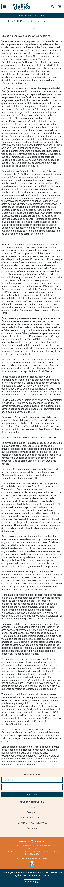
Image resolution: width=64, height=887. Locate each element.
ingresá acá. (32, 854)
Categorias (32, 812)
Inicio (32, 28)
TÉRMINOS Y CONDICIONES (32, 822)
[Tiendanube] (32, 842)
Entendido (32, 882)
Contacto (32, 828)
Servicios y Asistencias (32, 817)
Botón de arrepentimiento (32, 859)
